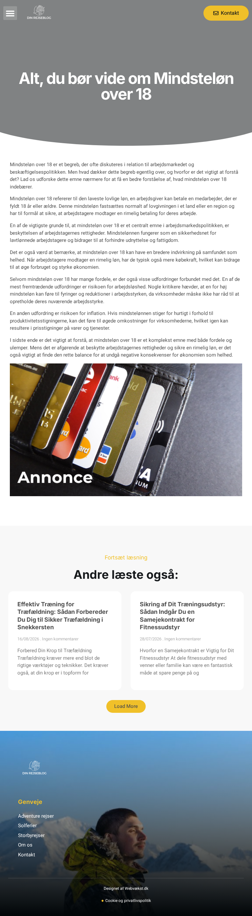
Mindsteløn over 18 (31, 198)
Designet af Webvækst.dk (126, 888)
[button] (10, 13)
